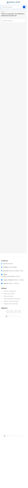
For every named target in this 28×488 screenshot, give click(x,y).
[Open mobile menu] (1, 2)
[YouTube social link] (15, 311)
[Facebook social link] (7, 311)
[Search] (24, 7)
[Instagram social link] (11, 311)
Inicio (2, 12)
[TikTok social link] (19, 311)
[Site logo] (13, 2)
